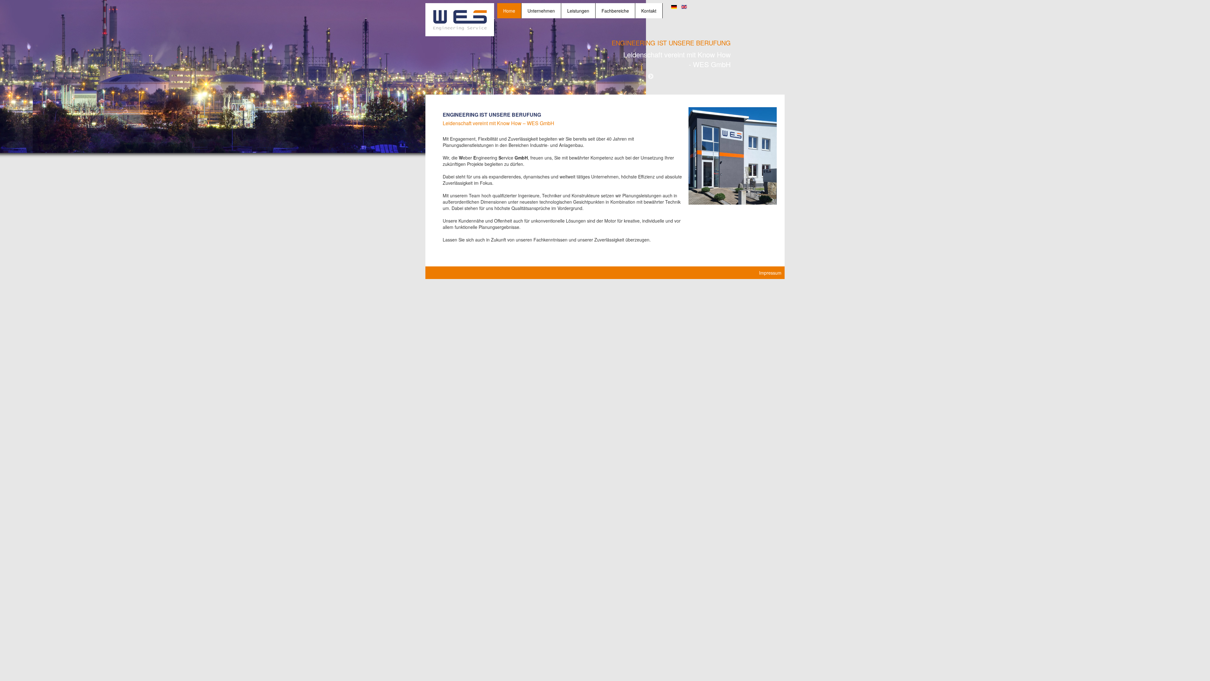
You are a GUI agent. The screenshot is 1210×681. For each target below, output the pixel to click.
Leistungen (578, 11)
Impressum (770, 273)
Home (509, 11)
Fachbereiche (615, 11)
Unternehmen (541, 11)
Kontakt (648, 11)
